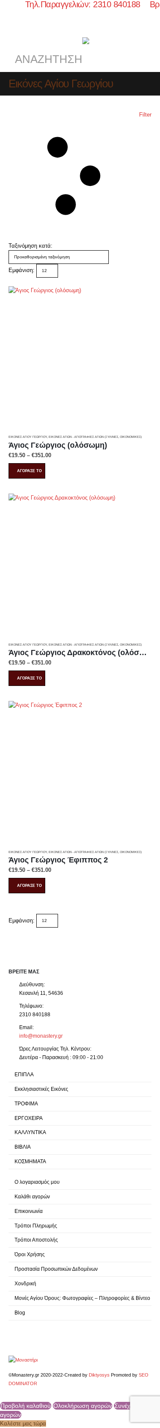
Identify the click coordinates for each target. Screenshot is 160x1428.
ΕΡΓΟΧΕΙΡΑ (29, 1118)
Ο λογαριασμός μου (37, 1182)
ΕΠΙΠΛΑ (24, 1074)
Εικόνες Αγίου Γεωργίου (28, 437)
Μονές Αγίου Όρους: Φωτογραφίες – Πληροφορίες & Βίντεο (82, 1298)
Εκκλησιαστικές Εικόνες (41, 1089)
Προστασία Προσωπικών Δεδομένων (56, 1269)
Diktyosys (99, 1374)
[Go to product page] (80, 358)
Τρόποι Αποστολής (36, 1239)
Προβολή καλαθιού (25, 1405)
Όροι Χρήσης (30, 1254)
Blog (20, 1312)
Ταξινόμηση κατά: (30, 245)
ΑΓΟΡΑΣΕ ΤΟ (29, 471)
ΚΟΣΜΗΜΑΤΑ (30, 1161)
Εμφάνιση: (22, 270)
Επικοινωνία (29, 1211)
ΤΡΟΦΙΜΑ (26, 1103)
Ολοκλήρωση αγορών (82, 1405)
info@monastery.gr (41, 1036)
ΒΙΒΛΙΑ (23, 1147)
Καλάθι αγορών (32, 1196)
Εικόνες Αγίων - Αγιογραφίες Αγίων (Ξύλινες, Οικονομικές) (95, 437)
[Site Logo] (23, 1359)
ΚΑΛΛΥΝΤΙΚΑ (30, 1132)
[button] (16, 33)
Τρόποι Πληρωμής (36, 1225)
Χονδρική (25, 1283)
